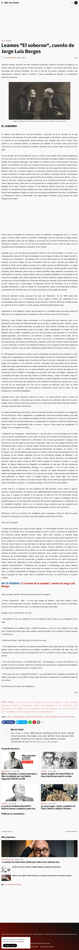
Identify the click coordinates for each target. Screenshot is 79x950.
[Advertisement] (39, 22)
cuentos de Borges (31, 716)
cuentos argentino (18, 716)
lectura (60, 716)
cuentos (8, 40)
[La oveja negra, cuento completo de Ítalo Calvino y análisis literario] (59, 792)
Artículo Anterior (7, 831)
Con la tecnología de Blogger (12, 884)
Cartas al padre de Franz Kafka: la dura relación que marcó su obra (57, 775)
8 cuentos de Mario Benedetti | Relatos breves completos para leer (18, 807)
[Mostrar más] (43, 722)
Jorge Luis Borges (51, 716)
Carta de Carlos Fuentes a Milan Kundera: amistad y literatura (36, 867)
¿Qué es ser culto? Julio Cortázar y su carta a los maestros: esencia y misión (41, 876)
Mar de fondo (11, 2)
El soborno (41, 716)
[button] (2, 2)
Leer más (21, 941)
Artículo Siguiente (71, 831)
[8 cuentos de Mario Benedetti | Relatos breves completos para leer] (19, 792)
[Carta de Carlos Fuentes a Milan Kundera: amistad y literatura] (6, 869)
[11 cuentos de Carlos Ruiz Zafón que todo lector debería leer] (39, 848)
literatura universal (69, 716)
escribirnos (10, 711)
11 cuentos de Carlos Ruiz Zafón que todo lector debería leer (30, 862)
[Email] (38, 722)
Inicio (3, 40)
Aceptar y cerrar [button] (10, 945)
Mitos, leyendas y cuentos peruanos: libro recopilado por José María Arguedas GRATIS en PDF (19, 776)
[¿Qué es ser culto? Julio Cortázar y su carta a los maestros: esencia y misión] (6, 878)
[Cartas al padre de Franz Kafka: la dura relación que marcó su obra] (59, 760)
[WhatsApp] (30, 722)
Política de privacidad (47, 946)
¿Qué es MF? (34, 946)
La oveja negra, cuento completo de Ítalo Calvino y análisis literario (58, 807)
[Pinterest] (34, 722)
